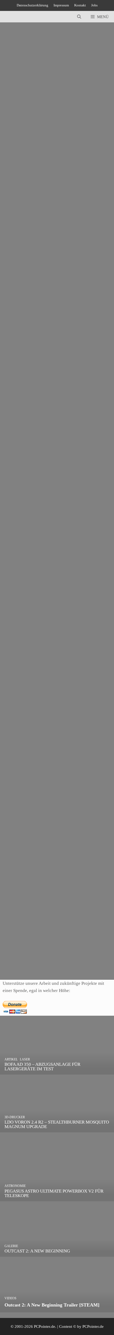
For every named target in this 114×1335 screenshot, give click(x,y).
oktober (63, 423)
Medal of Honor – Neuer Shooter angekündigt (44, 653)
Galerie (18, 276)
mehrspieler (45, 423)
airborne (18, 825)
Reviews (32, 159)
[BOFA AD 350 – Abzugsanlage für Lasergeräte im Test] (57, 1070)
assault (28, 959)
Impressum (61, 5)
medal (39, 166)
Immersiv (31, 283)
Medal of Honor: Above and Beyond (36, 262)
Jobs (94, 5)
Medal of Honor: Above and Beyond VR (39, 128)
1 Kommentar (16, 122)
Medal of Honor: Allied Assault (31, 921)
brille (16, 166)
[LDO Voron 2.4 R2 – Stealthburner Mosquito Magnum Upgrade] (57, 1128)
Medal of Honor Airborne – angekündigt (39, 787)
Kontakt (80, 5)
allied (16, 959)
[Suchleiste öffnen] (79, 16)
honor (27, 166)
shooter (53, 691)
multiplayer (45, 557)
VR (66, 166)
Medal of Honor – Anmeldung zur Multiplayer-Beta (48, 519)
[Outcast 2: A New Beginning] (57, 1253)
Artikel (17, 159)
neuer (40, 691)
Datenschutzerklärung (32, 5)
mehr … (40, 145)
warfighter (79, 423)
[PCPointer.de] (16, 16)
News (16, 416)
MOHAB (53, 166)
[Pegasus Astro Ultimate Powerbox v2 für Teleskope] (57, 1197)
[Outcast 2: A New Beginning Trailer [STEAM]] (57, 1308)
